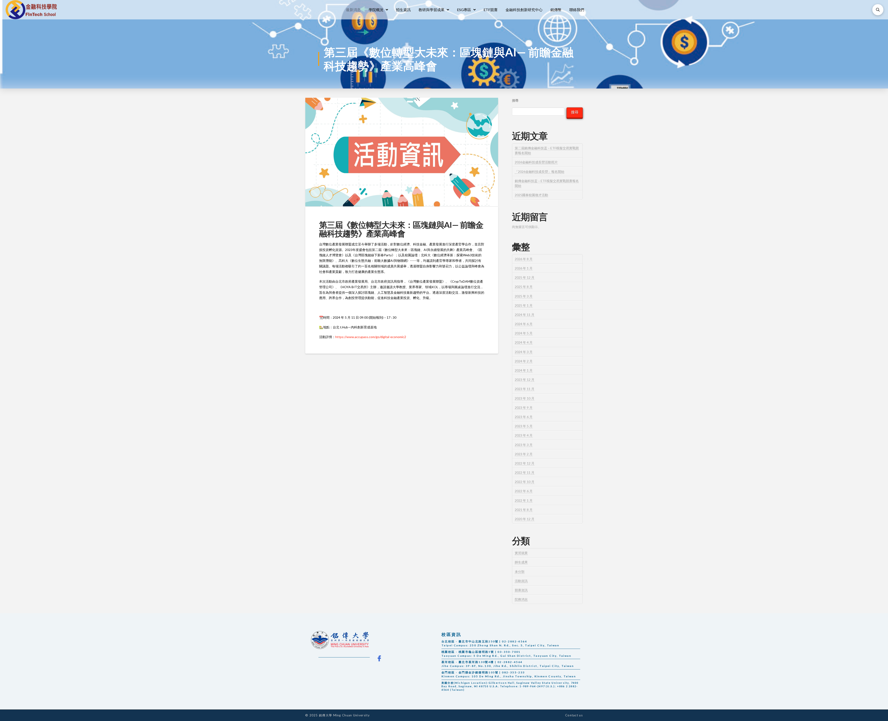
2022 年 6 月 (524, 491)
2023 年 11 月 (524, 389)
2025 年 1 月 (524, 305)
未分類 (519, 572)
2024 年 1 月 (524, 370)
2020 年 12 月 (524, 519)
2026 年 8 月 (524, 259)
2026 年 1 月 (524, 268)
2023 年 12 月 (524, 380)
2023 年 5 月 (524, 426)
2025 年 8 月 (524, 287)
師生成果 (521, 562)
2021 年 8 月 (524, 510)
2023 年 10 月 (524, 398)
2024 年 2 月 (524, 361)
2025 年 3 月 (524, 296)
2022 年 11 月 (524, 472)
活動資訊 (521, 581)
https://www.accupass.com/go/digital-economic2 (370, 337)
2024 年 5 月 (524, 333)
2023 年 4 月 (524, 435)
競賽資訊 (521, 590)
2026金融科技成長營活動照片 (536, 162)
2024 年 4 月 (524, 342)
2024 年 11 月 (524, 315)
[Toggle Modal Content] (877, 9)
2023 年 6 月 (524, 417)
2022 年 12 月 (524, 463)
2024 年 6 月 (524, 324)
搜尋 (515, 100)
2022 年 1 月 (524, 500)
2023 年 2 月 (524, 454)
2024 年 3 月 (524, 352)
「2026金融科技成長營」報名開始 (539, 172)
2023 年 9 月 (524, 407)
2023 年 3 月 (524, 445)
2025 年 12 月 (524, 277)
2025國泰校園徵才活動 (531, 195)
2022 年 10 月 (524, 482)
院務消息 (521, 599)
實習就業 (521, 553)
